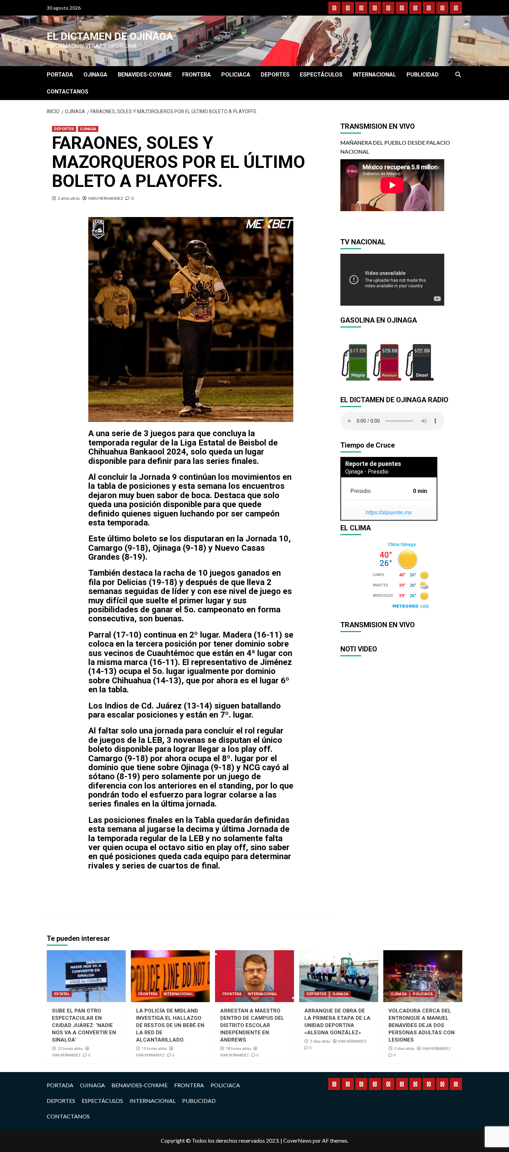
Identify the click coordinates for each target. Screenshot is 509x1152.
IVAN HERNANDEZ (105, 198)
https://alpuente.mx (389, 512)
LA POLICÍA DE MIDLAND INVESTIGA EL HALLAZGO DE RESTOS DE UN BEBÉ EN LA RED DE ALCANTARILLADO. (170, 1025)
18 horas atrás (238, 1048)
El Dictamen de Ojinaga (110, 36)
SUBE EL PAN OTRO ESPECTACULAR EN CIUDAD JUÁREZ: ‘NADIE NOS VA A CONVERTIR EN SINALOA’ (84, 1025)
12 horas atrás (70, 1048)
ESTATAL (62, 994)
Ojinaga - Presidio (367, 471)
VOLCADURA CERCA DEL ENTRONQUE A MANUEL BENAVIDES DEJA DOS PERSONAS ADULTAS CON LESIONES (422, 1025)
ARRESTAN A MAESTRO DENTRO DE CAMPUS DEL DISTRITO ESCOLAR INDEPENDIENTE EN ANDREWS (252, 1025)
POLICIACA (235, 74)
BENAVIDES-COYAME (145, 74)
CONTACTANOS (67, 91)
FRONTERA (196, 74)
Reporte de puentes (373, 463)
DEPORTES (275, 74)
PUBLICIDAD (423, 74)
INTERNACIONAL (374, 74)
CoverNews (297, 1140)
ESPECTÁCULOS (321, 74)
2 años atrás (69, 198)
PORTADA (60, 74)
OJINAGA (95, 74)
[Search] (458, 74)
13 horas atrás (154, 1048)
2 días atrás (320, 1041)
